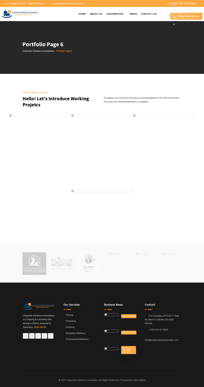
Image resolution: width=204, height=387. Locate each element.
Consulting (71, 321)
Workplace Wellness (76, 333)
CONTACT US (149, 14)
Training (69, 315)
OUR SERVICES (115, 14)
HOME (82, 14)
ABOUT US (96, 14)
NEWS (133, 14)
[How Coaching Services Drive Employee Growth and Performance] (111, 336)
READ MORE (40, 327)
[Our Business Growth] (40, 148)
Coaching (70, 327)
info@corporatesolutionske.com (68, 3)
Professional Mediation (77, 339)
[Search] (165, 14)
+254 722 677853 (186, 3)
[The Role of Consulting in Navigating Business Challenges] (111, 320)
